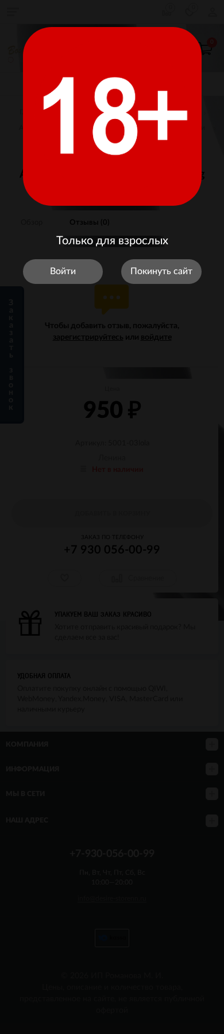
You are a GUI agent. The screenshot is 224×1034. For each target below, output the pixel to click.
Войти (63, 271)
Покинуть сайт (161, 271)
